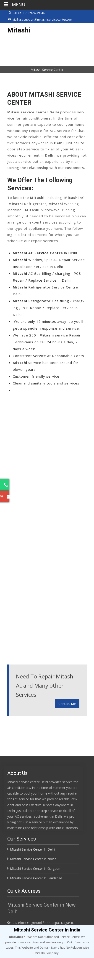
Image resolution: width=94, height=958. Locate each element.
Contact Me (67, 704)
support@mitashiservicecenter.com (48, 19)
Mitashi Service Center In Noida (33, 859)
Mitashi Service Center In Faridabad (36, 878)
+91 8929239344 (33, 13)
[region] (47, 58)
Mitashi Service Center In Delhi (32, 849)
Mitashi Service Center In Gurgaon (35, 868)
